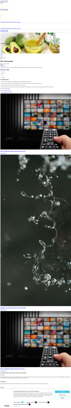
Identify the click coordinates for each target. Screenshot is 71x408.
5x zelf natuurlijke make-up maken (6, 92)
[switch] (35, 402)
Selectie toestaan (62, 394)
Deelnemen (2, 1)
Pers (5, 1)
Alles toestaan (62, 391)
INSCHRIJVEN (3, 385)
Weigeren (62, 397)
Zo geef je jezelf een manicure (6, 90)
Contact (7, 1)
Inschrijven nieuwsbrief (4, 9)
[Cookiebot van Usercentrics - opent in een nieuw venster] (6, 406)
